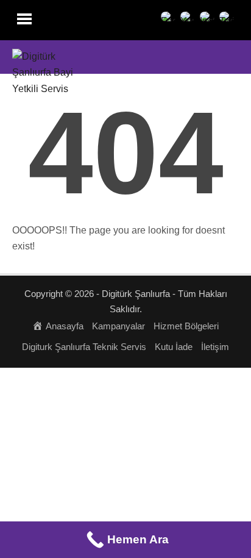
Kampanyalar (118, 326)
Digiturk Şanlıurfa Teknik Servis (84, 347)
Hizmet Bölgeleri (186, 326)
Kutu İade (174, 347)
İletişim (215, 347)
